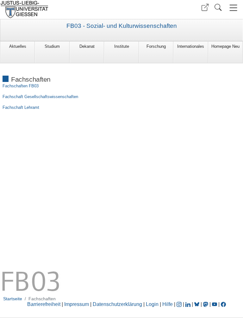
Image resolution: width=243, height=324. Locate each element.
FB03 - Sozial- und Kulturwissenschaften (121, 26)
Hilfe (167, 304)
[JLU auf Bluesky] (197, 304)
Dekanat (87, 46)
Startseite (12, 298)
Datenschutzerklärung (117, 304)
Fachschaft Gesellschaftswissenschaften (40, 96)
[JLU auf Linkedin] (188, 304)
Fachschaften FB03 (21, 86)
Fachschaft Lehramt (21, 107)
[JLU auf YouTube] (214, 304)
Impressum (76, 304)
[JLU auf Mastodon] (206, 304)
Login (153, 304)
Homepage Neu (225, 46)
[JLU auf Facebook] (223, 304)
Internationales (190, 46)
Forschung (156, 46)
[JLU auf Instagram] (180, 304)
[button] (205, 7)
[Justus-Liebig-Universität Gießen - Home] (60, 9)
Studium (52, 46)
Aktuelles (17, 46)
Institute (121, 46)
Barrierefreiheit (43, 304)
